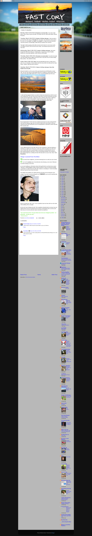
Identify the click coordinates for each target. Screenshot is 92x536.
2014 (62, 189)
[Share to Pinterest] (43, 218)
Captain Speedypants (66, 497)
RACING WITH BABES (66, 514)
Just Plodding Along (65, 349)
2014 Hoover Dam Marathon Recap (64, 499)
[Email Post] (37, 217)
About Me (27, 24)
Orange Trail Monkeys (66, 395)
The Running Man (65, 272)
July (62, 205)
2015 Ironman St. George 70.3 (68, 474)
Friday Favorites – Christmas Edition (64, 417)
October (63, 200)
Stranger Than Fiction (68, 441)
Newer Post (23, 274)
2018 (62, 183)
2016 (62, 186)
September (63, 202)
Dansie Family (26, 223)
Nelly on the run (64, 429)
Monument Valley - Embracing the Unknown (68, 253)
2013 (62, 191)
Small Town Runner (65, 377)
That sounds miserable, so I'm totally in (68, 423)
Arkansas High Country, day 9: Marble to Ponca (65, 269)
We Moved (63, 264)
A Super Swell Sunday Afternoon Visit (68, 492)
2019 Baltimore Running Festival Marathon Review (68, 282)
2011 (62, 194)
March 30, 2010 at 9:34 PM (35, 230)
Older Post (54, 274)
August (62, 204)
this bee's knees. (65, 287)
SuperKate (63, 267)
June (62, 207)
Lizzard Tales (64, 472)
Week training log (64, 296)
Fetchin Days (64, 340)
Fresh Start (63, 435)
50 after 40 (63, 278)
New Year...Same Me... (68, 309)
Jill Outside (63, 241)
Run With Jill (64, 447)
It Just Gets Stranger (65, 263)
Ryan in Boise (64, 233)
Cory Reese (27, 217)
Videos (53, 24)
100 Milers (59, 24)
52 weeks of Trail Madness (65, 439)
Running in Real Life (65, 480)
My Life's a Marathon (65, 365)
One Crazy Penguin (65, 415)
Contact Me (66, 24)
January (63, 215)
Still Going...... (68, 409)
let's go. (67, 288)
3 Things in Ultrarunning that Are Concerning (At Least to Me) (65, 274)
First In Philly (64, 464)
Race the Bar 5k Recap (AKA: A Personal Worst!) (68, 509)
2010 (62, 196)
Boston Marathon (68, 449)
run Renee (63, 373)
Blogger (53, 532)
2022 (62, 176)
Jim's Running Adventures (64, 386)
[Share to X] (41, 218)
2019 (62, 181)
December (63, 197)
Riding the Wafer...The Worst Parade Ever (68, 302)
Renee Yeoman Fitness (65, 374)
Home (22, 24)
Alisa (62, 455)
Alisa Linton (68, 456)
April (62, 210)
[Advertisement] (38, 264)
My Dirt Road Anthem (65, 315)
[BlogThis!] (40, 218)
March (62, 212)
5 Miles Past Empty (65, 307)
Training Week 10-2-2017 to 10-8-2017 (68, 352)
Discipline (63, 404)
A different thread (68, 243)
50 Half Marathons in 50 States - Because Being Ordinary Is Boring (65, 224)
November (63, 199)
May (62, 209)
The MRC (63, 357)
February (63, 214)
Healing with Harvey (65, 503)
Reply (24, 227)
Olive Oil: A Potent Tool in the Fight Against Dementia (66, 260)
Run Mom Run (64, 519)
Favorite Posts (34, 24)
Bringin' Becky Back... (66, 502)
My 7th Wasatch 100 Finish (68, 388)
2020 (62, 179)
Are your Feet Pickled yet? (68, 397)
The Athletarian (64, 258)
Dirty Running (64, 299)
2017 (62, 184)
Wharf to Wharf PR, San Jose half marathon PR (65, 431)
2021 (62, 178)
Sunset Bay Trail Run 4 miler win (68, 379)
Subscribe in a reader (64, 172)
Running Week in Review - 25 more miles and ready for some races (68, 344)
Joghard (63, 295)
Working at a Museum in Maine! (68, 334)
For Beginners (42, 24)
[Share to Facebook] (42, 218)
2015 (62, 188)
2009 (62, 217)
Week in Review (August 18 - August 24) (68, 228)
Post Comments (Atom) (30, 277)
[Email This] (39, 218)
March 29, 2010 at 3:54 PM (35, 223)
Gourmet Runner (64, 506)
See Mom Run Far (65, 434)
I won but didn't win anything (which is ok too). (68, 467)
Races (48, 24)
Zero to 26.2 (63, 403)
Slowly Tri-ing (64, 407)
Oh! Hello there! (68, 317)
